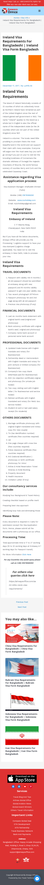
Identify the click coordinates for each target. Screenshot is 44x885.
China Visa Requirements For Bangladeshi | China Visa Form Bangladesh (21, 648)
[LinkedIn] (19, 786)
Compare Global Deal (22, 821)
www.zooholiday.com (26, 200)
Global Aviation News (22, 804)
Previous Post (22, 602)
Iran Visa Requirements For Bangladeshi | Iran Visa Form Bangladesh (21, 751)
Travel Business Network (22, 831)
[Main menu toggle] (39, 10)
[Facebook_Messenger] (37, 878)
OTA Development (22, 824)
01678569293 (28, 195)
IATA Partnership (22, 828)
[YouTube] (24, 786)
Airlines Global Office (22, 800)
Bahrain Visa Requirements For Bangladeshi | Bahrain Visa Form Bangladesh (20, 682)
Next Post (22, 607)
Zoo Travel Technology (27, 878)
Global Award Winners (22, 807)
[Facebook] (13, 786)
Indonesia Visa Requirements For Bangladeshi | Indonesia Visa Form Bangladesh (21, 716)
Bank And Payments (22, 834)
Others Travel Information (22, 810)
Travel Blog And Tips (22, 797)
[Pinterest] (30, 786)
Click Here (26, 554)
